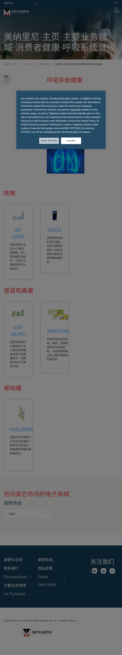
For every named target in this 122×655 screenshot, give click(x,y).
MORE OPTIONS (49, 141)
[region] (61, 120)
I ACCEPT (71, 141)
